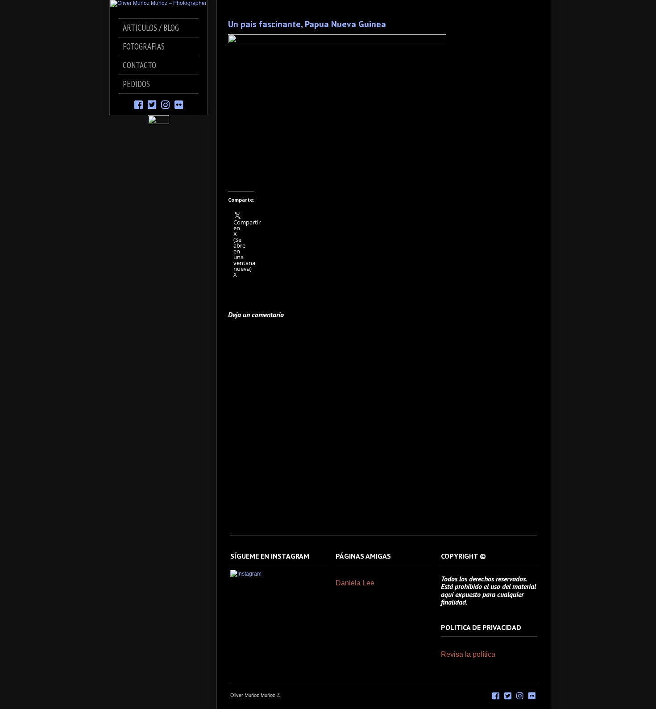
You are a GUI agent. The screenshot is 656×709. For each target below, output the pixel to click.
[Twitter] (152, 104)
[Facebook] (139, 104)
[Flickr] (179, 104)
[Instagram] (165, 104)
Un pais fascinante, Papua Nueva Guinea (307, 24)
